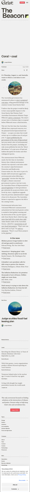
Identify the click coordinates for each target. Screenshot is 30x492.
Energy (3, 420)
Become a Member (6, 463)
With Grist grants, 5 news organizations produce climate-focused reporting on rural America (15, 365)
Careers (3, 445)
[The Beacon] (15, 13)
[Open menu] (27, 2)
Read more (6, 248)
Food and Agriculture (7, 430)
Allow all (15, 484)
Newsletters (4, 459)
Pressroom (4, 449)
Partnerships (5, 447)
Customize (14, 489)
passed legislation (7, 188)
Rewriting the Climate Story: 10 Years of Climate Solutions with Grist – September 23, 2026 (15, 354)
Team (3, 441)
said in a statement (14, 118)
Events (3, 461)
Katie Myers (4, 378)
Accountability (5, 426)
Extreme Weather (6, 428)
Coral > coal (9, 56)
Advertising (4, 465)
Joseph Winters (8, 62)
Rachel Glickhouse (6, 369)
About (3, 439)
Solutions (4, 424)
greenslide (5, 178)
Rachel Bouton (5, 359)
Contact (3, 443)
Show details (22, 480)
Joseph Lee (4, 387)
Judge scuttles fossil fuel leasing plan (14, 320)
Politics (3, 422)
